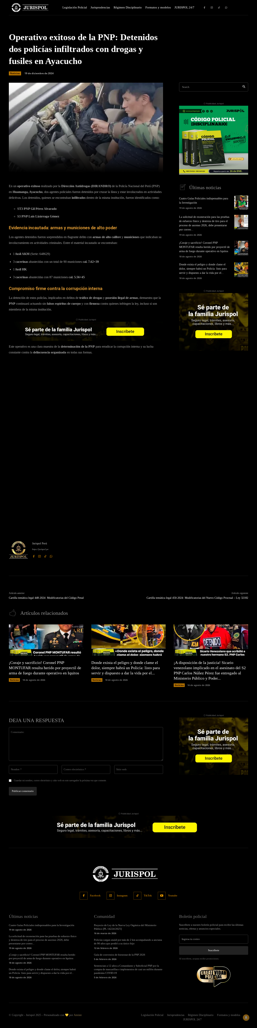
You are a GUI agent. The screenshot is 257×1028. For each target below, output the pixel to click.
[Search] (244, 86)
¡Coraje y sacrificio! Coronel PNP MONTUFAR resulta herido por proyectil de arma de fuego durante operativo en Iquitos (204, 247)
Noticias (15, 73)
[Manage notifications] (246, 1017)
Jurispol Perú (39, 543)
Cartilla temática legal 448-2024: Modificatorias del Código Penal (46, 597)
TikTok (148, 895)
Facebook (95, 895)
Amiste (78, 1015)
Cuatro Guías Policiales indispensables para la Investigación (41, 925)
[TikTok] (219, 7)
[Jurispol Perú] (18, 550)
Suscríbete (213, 950)
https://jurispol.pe (40, 549)
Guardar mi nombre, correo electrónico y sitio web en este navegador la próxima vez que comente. (60, 780)
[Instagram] (211, 7)
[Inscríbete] (86, 331)
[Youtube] (162, 896)
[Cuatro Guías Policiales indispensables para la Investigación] (241, 202)
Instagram (122, 895)
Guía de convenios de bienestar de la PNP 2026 (119, 954)
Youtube (172, 895)
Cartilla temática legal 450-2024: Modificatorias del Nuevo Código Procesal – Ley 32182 (197, 597)
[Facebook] (204, 7)
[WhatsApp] (226, 7)
